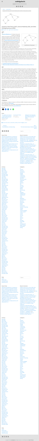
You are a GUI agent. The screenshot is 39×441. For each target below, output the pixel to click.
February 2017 (4, 205)
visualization (22, 226)
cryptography (22, 176)
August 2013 (4, 233)
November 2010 (5, 262)
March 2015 (4, 225)
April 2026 (4, 169)
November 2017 (5, 199)
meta (21, 196)
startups (21, 217)
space (21, 216)
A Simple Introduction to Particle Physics (10, 63)
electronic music (23, 179)
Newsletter (22, 198)
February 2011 (4, 259)
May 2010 (3, 269)
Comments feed (5, 281)
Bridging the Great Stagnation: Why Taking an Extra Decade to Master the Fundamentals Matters (30, 116)
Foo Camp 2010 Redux (17, 114)
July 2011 (3, 255)
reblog (21, 209)
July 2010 (3, 267)
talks (21, 219)
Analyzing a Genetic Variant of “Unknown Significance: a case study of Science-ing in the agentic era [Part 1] (10, 147)
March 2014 (4, 230)
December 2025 (5, 174)
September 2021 (5, 190)
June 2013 (3, 234)
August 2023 (4, 186)
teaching (21, 220)
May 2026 (3, 168)
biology (21, 173)
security (21, 215)
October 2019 (4, 196)
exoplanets (22, 180)
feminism (22, 182)
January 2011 (4, 260)
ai (20, 168)
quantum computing (24, 207)
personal (21, 201)
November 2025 (5, 175)
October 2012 (4, 239)
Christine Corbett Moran (14, 29)
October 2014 (4, 228)
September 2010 (5, 265)
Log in (3, 278)
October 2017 (4, 201)
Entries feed (4, 279)
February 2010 (4, 272)
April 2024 (4, 184)
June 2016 (3, 210)
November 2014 (5, 227)
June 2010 (3, 268)
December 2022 (5, 188)
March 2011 (4, 257)
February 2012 (4, 246)
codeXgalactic (20, 1)
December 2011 (5, 249)
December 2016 (5, 207)
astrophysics (22, 172)
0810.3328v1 (11, 103)
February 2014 (4, 231)
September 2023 (5, 185)
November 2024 (5, 180)
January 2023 (4, 187)
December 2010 (5, 261)
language (22, 192)
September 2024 (5, 182)
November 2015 (5, 219)
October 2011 (4, 251)
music (21, 197)
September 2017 (5, 202)
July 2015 (3, 222)
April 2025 (4, 176)
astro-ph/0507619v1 (17, 105)
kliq (20, 191)
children (21, 174)
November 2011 (5, 250)
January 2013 (4, 237)
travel (21, 222)
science (25, 122)
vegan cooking (22, 225)
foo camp (22, 186)
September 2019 (5, 197)
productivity (12, 122)
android (21, 169)
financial (21, 185)
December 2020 (5, 193)
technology (22, 221)
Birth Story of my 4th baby (32, 157)
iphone (21, 188)
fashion (21, 181)
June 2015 (3, 224)
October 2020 (4, 195)
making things (22, 193)
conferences (22, 175)
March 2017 (4, 204)
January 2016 (4, 216)
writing (21, 227)
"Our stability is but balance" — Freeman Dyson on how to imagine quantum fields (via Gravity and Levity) (7, 116)
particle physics (23, 199)
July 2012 (3, 242)
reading (16, 122)
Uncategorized (23, 224)
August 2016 (4, 209)
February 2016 (4, 215)
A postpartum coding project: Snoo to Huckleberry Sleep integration (27, 152)
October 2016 (4, 208)
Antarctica (22, 170)
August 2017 (4, 203)
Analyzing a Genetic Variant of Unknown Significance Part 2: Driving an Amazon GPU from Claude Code (10, 141)
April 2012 (4, 244)
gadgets (21, 187)
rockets (21, 213)
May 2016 (3, 211)
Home (4, 9)
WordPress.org (5, 282)
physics (8, 122)
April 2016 (4, 213)
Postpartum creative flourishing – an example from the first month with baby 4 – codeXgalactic (28, 145)
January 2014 (4, 232)
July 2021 (3, 191)
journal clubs (8, 9)
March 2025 (4, 178)
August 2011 (4, 254)
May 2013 (3, 236)
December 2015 (5, 217)
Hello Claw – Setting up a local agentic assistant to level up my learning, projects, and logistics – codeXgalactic (28, 159)
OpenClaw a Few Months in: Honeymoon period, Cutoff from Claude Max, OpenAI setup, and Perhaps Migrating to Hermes (9, 138)
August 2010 (4, 266)
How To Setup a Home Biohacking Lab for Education (28, 141)
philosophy (22, 202)
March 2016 (4, 214)
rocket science (22, 211)
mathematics (22, 195)
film (20, 184)
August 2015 (4, 221)
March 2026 (4, 170)
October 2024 (4, 181)
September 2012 (5, 240)
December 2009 (5, 273)
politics (21, 204)
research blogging (21, 122)
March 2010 (4, 271)
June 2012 (3, 243)
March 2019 (4, 198)
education (22, 178)
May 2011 (3, 256)
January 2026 (4, 173)
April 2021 (4, 192)
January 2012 (4, 248)
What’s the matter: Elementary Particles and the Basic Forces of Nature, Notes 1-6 (18, 64)
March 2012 (4, 245)
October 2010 (4, 263)
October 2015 (4, 220)
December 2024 (5, 179)
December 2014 (5, 226)
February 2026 (4, 172)
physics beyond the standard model (11, 40)
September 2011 (5, 253)
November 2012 (5, 238)
